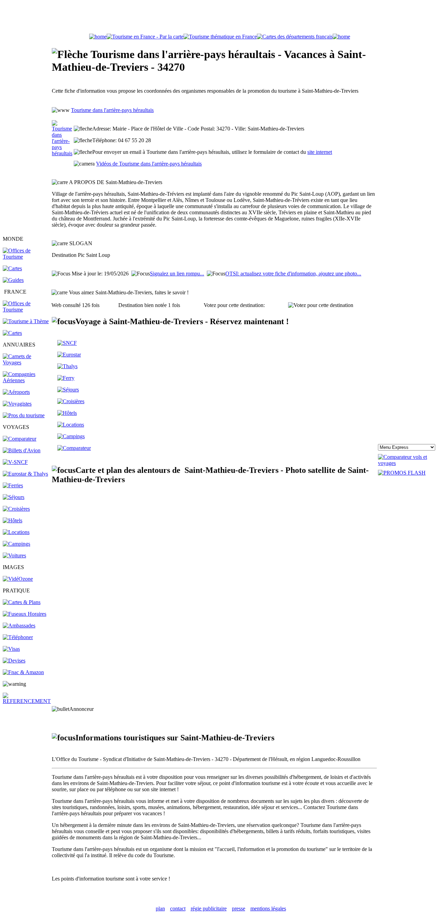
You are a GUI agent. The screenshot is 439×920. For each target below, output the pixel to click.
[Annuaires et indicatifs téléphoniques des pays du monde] (18, 637)
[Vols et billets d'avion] (21, 450)
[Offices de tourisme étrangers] (295, 36)
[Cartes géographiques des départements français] (12, 333)
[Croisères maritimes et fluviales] (70, 401)
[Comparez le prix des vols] (407, 463)
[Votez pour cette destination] (320, 305)
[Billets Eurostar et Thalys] (69, 354)
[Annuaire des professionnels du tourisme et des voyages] (24, 415)
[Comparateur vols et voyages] (19, 439)
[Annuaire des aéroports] (16, 392)
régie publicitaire (209, 908)
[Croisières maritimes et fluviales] (16, 509)
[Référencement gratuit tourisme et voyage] (27, 701)
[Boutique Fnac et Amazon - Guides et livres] (23, 672)
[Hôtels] (12, 520)
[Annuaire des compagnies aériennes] (27, 380)
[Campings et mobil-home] (16, 544)
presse (238, 908)
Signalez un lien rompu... (177, 273)
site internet (319, 152)
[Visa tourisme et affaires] (11, 649)
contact (178, 908)
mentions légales (268, 908)
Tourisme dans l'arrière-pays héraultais (112, 110)
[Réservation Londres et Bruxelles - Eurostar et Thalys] (25, 474)
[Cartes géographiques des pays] (12, 268)
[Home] (98, 36)
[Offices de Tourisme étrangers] (27, 257)
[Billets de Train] (67, 343)
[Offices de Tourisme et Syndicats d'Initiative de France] (27, 310)
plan (160, 908)
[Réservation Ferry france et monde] (13, 485)
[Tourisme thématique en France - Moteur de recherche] (220, 36)
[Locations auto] (14, 555)
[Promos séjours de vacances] (13, 497)
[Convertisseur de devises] (14, 660)
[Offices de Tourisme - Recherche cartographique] (145, 36)
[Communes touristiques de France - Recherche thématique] (26, 321)
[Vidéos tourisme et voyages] (18, 579)
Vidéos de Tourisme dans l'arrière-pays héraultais (149, 164)
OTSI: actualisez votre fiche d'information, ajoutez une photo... (293, 273)
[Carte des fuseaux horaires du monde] (24, 614)
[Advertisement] (219, 18)
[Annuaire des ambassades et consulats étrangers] (19, 625)
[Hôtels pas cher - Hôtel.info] (67, 413)
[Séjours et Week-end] (68, 390)
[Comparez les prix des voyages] (74, 448)
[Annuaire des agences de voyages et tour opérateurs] (17, 404)
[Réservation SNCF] (15, 462)
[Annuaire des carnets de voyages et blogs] (27, 362)
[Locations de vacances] (16, 532)
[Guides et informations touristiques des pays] (13, 280)
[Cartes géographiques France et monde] (21, 602)
